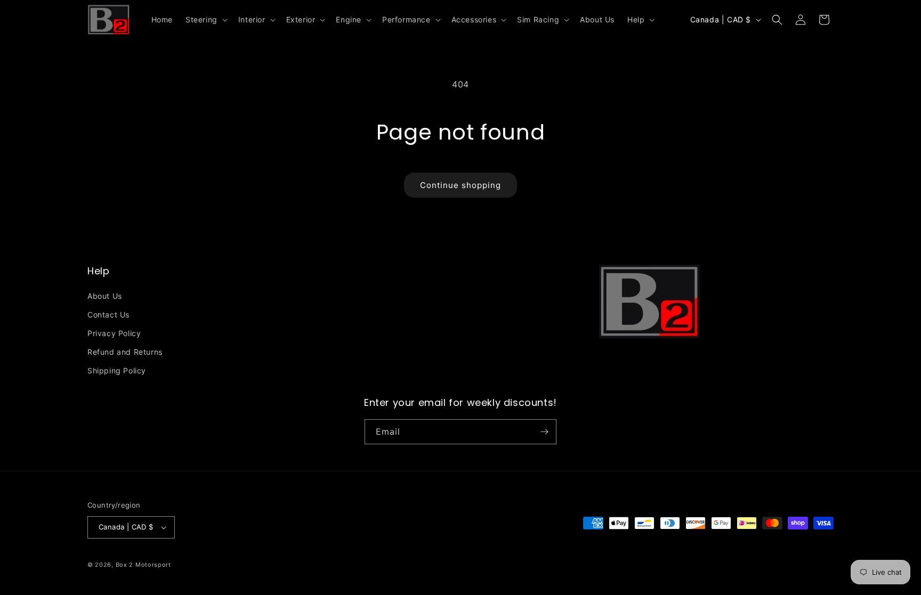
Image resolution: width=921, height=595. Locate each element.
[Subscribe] (544, 431)
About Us (104, 295)
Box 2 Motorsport (143, 564)
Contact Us (108, 314)
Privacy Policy (114, 333)
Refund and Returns (125, 351)
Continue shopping (460, 185)
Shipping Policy (116, 370)
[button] (205, 20)
